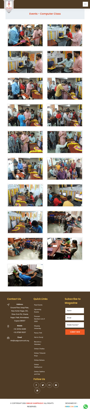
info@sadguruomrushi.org (19, 340)
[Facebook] (36, 385)
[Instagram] (56, 385)
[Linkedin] (37, 390)
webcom (71, 406)
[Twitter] (43, 385)
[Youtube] (49, 385)
